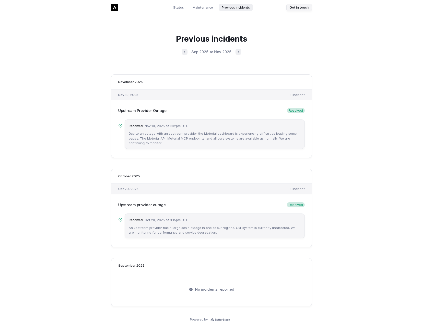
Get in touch (299, 7)
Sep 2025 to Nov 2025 (211, 51)
